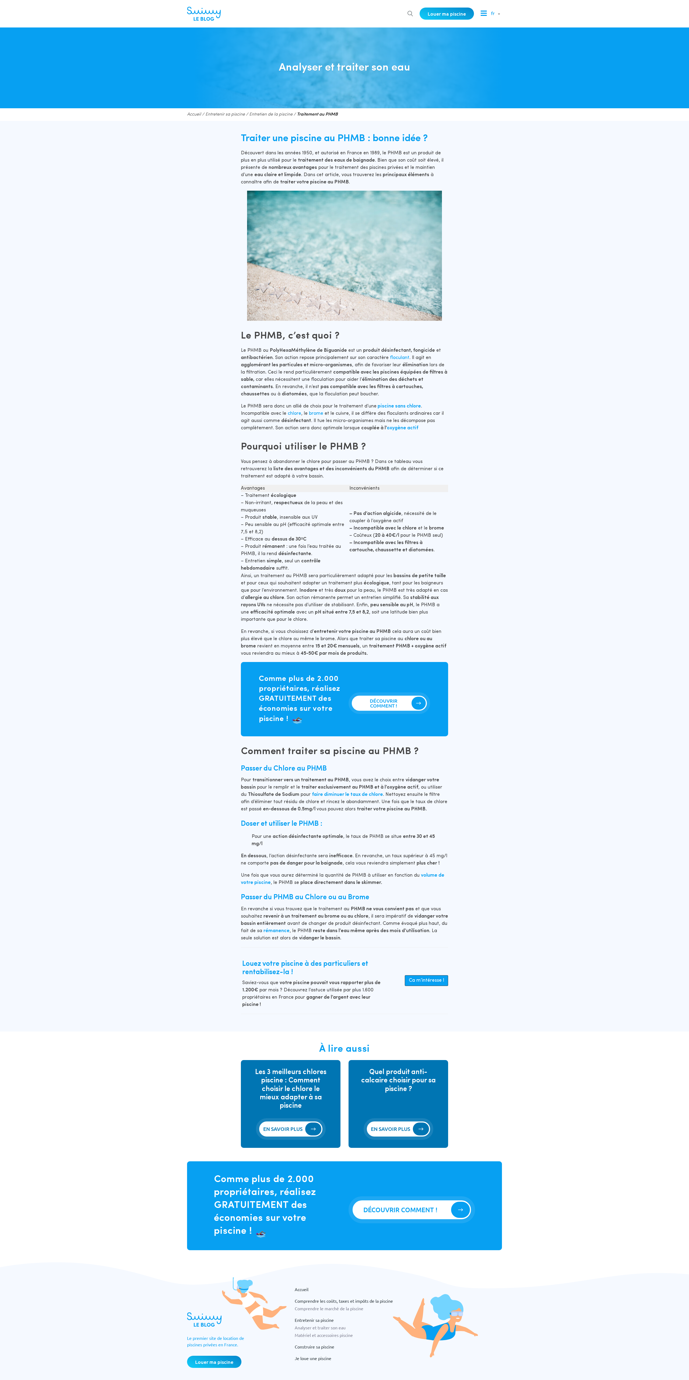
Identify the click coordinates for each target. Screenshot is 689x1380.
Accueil (194, 114)
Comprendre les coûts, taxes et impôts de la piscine (344, 1301)
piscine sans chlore (399, 406)
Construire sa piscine (314, 1346)
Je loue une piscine (313, 1358)
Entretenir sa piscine (225, 114)
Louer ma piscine (447, 14)
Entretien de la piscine (271, 114)
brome (317, 413)
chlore (294, 413)
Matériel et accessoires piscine (324, 1335)
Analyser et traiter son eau (320, 1327)
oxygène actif (402, 428)
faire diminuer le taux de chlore (347, 794)
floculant (399, 357)
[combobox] (494, 14)
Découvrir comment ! (384, 703)
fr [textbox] (493, 13)
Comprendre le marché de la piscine (329, 1308)
